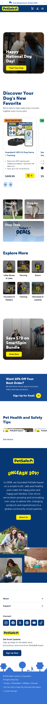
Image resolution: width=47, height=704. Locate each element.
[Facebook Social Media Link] (13, 623)
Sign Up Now (12, 653)
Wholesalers (16, 683)
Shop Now (14, 354)
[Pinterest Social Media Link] (27, 623)
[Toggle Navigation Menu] (42, 8)
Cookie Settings (10, 691)
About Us (23, 517)
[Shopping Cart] (32, 8)
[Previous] (2, 3)
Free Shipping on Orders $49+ (25, 3)
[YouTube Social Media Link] (34, 623)
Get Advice (8, 439)
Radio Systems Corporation (20, 676)
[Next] (44, 3)
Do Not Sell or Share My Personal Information (22, 687)
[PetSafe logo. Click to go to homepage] (10, 9)
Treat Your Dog (16, 68)
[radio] (42, 168)
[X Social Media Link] (20, 623)
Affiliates (26, 683)
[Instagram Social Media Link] (6, 623)
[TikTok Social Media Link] (41, 623)
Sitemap (34, 683)
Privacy (7, 683)
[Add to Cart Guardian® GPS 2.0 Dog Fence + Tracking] (29, 175)
